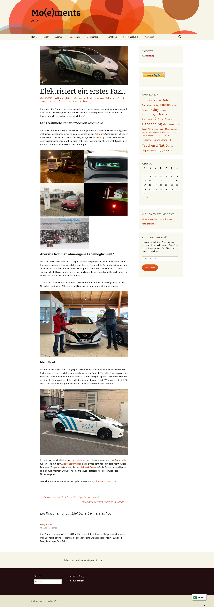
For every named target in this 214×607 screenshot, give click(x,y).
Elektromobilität (94, 36)
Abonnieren (150, 267)
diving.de (162, 110)
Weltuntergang (158, 151)
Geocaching (75, 36)
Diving (154, 110)
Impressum (149, 36)
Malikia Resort (159, 129)
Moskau (145, 132)
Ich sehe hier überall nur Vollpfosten (157, 219)
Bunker (172, 105)
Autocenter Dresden (71, 463)
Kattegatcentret (149, 223)
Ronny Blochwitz (47, 524)
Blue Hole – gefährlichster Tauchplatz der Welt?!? (69, 497)
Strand (164, 139)
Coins (177, 105)
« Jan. (149, 197)
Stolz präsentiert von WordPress (45, 601)
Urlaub (161, 145)
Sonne (157, 139)
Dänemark (159, 118)
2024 (166, 100)
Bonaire (164, 105)
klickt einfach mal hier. (105, 481)
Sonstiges (112, 36)
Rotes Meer (147, 139)
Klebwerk (110, 98)
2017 (156, 100)
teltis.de (83, 101)
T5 (169, 139)
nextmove (44, 101)
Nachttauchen (154, 132)
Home (34, 36)
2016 (151, 101)
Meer (167, 129)
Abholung (99, 133)
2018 (160, 101)
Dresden (164, 114)
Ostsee (144, 136)
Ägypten (167, 150)
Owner (150, 136)
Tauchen (148, 145)
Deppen (145, 110)
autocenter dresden (85, 98)
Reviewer (171, 136)
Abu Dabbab (147, 105)
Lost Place (147, 129)
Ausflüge (59, 36)
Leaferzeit (119, 98)
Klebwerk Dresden (89, 467)
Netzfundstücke (130, 36)
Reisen (46, 36)
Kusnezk (176, 125)
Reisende (156, 136)
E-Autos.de (120, 460)
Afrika (156, 105)
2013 (144, 100)
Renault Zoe (66, 101)
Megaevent (174, 129)
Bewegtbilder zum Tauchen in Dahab (105, 502)
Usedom (171, 146)
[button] (84, 324)
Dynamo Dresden (147, 119)
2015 (148, 101)
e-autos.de (100, 98)
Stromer (75, 101)
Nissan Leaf (55, 101)
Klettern (167, 124)
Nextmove (77, 460)
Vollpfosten (147, 150)
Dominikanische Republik (150, 115)
